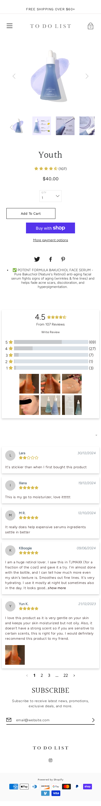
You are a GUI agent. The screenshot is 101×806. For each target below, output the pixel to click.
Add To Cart (31, 213)
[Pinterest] (64, 259)
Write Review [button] (50, 332)
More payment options (50, 240)
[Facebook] (50, 259)
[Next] (87, 76)
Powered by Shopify (50, 779)
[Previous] (14, 76)
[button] (50, 169)
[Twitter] (37, 259)
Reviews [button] (11, 425)
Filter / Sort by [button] (17, 435)
